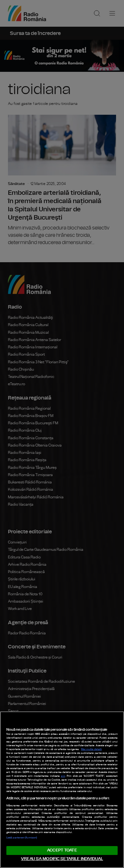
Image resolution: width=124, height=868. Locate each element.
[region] (62, 789)
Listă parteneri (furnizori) (21, 838)
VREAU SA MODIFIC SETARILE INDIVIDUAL (62, 859)
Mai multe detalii (91, 749)
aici (63, 776)
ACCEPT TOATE (62, 850)
